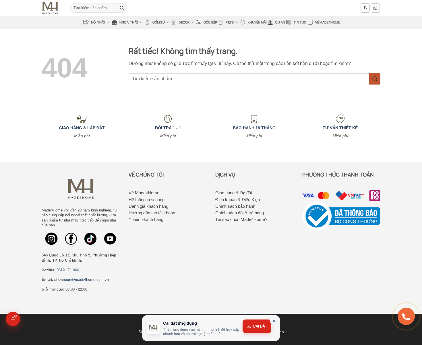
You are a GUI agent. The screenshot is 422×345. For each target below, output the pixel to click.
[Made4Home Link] (90, 238)
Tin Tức (300, 22)
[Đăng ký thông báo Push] (13, 319)
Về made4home (327, 22)
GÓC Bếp (210, 22)
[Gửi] (122, 8)
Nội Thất (98, 22)
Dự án (280, 22)
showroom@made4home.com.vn (81, 279)
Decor (184, 22)
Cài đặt (260, 326)
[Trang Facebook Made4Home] (51, 238)
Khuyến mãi (257, 22)
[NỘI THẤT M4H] (52, 8)
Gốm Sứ (158, 22)
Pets (230, 22)
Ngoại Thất (128, 22)
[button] (365, 8)
